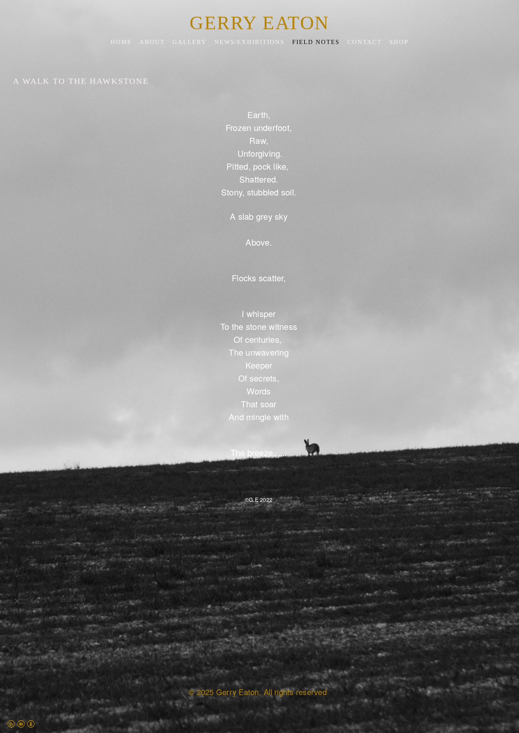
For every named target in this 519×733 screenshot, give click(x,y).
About (152, 42)
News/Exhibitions (249, 42)
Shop (398, 42)
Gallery (189, 42)
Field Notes (316, 42)
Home (121, 42)
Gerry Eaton (259, 22)
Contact (364, 42)
